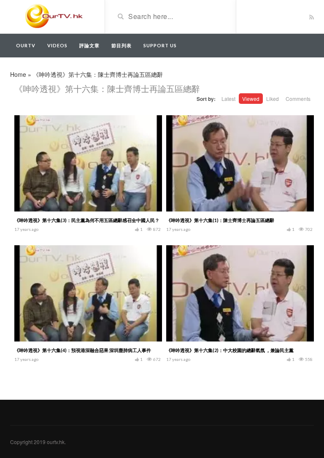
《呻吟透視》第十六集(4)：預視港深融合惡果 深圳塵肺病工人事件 (82, 350)
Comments (298, 98)
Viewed (250, 98)
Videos (57, 45)
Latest (228, 98)
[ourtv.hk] (54, 16)
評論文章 (89, 45)
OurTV (25, 45)
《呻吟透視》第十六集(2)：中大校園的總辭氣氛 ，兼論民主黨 (230, 350)
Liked (272, 98)
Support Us (160, 45)
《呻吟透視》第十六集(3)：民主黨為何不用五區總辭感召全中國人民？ (86, 220)
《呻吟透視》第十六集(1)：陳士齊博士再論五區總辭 (220, 220)
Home (18, 74)
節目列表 (121, 45)
